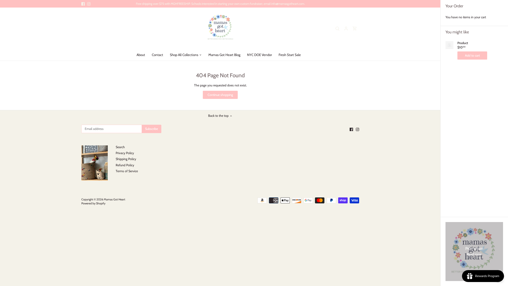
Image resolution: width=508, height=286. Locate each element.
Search (120, 147)
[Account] (346, 28)
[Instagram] (88, 4)
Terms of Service (127, 171)
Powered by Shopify (93, 203)
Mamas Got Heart (114, 199)
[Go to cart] (354, 28)
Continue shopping (220, 95)
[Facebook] (83, 4)
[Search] (337, 28)
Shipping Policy (126, 159)
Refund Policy (125, 165)
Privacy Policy (125, 153)
